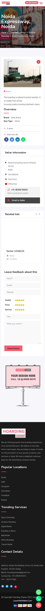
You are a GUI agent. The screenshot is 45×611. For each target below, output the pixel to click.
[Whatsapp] (38, 592)
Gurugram (5, 486)
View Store (12, 179)
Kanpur (4, 500)
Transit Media (6, 544)
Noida (3, 477)
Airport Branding (7, 517)
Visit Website (13, 174)
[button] (36, 214)
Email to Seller (18, 200)
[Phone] (38, 598)
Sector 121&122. (15, 251)
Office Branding (7, 540)
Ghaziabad (5, 491)
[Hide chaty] (38, 605)
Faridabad (5, 495)
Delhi (3, 482)
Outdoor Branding (8, 522)
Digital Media (6, 526)
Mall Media (5, 535)
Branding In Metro (8, 531)
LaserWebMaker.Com (22, 601)
